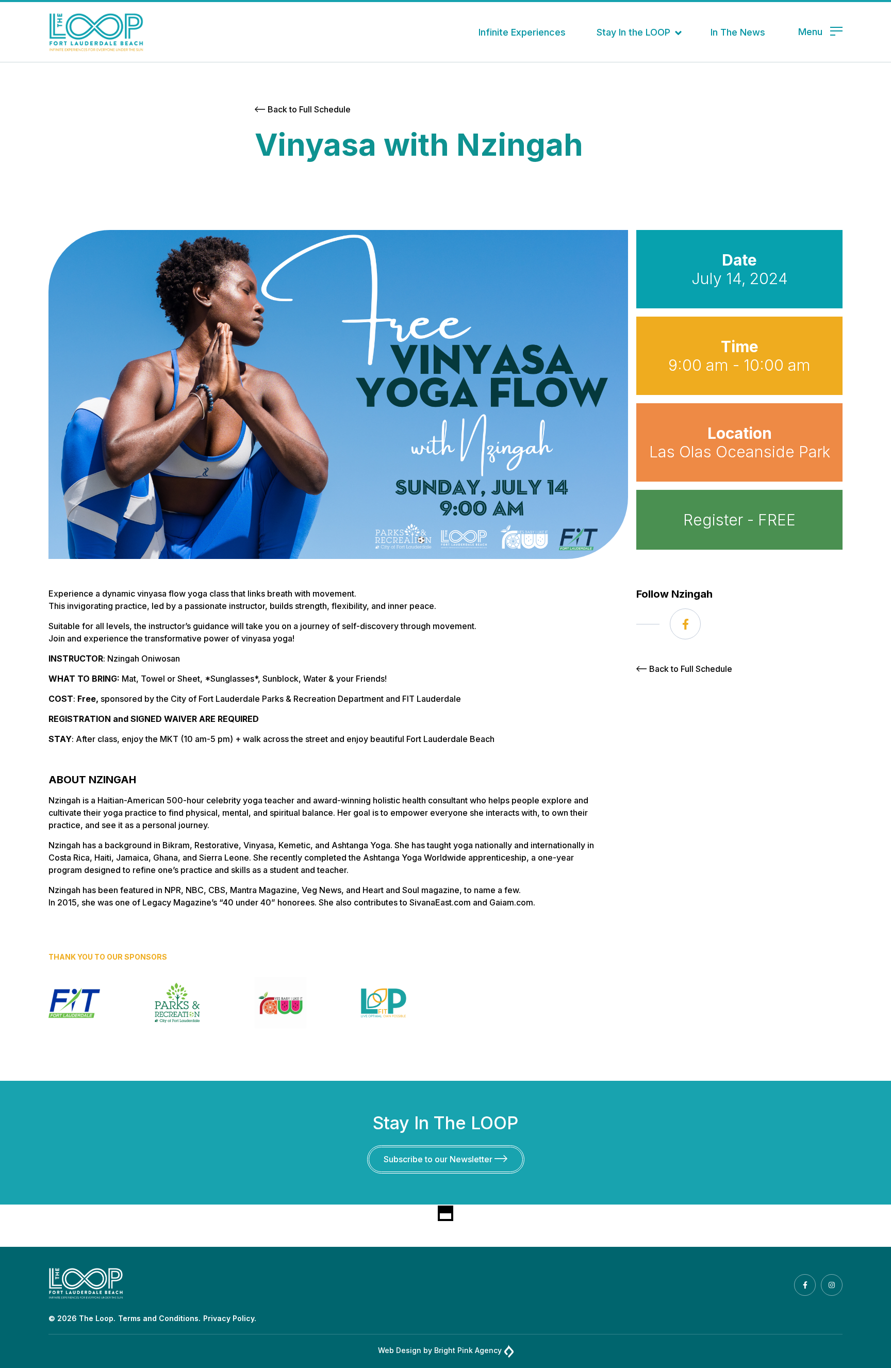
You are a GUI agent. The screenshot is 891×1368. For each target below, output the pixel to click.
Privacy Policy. (229, 1318)
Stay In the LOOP (633, 32)
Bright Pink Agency (468, 1350)
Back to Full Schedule (309, 109)
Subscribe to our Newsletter (439, 1159)
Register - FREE (739, 519)
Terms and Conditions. (159, 1318)
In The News (738, 32)
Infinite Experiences (522, 32)
